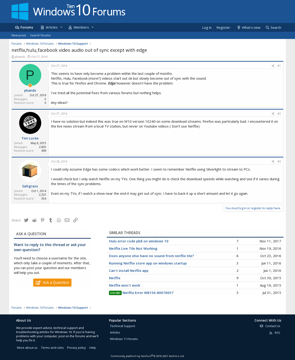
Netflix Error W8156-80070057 (148, 292)
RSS (277, 333)
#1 (279, 66)
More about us (27, 347)
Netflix (114, 278)
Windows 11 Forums (124, 339)
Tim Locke (30, 138)
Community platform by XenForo (148, 356)
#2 (279, 114)
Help (92, 347)
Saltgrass (30, 186)
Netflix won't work (124, 285)
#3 (279, 161)
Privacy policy (76, 347)
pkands (20, 57)
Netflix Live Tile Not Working (133, 248)
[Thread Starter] (30, 85)
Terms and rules (52, 347)
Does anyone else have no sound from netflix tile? (151, 255)
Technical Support (122, 326)
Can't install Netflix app (128, 270)
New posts (19, 35)
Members (81, 27)
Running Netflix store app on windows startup (148, 263)
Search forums (40, 35)
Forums (27, 27)
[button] (61, 27)
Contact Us (272, 326)
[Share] (273, 66)
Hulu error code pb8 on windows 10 (138, 241)
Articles (52, 27)
